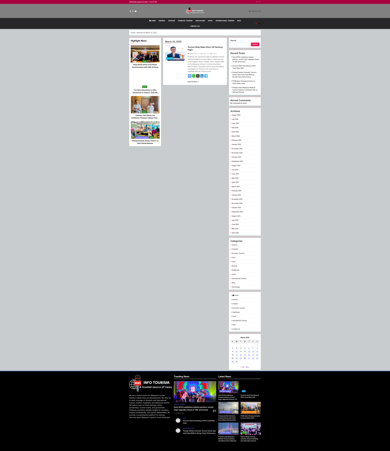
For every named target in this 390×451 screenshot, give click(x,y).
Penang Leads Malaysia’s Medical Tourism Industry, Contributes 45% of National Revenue (244, 90)
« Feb (242, 367)
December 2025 (237, 149)
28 (253, 358)
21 (253, 355)
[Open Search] (256, 23)
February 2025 (236, 191)
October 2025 (236, 157)
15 (257, 352)
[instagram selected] (132, 11)
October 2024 (236, 208)
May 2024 (235, 229)
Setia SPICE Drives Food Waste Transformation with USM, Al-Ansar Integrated (145, 67)
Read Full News (192, 82)
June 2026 (235, 123)
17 (237, 355)
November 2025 (237, 153)
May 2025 (235, 178)
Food (144, 61)
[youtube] (135, 11)
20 (249, 355)
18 (241, 355)
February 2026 (236, 140)
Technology (236, 287)
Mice (239, 21)
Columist (235, 249)
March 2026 (236, 136)
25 (241, 358)
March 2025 (236, 186)
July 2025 (235, 170)
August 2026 (236, 115)
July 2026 (235, 119)
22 (257, 355)
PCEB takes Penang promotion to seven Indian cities (233, 2)
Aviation (171, 21)
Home (153, 21)
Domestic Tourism (185, 21)
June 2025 (235, 174)
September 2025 (237, 161)
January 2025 (236, 195)
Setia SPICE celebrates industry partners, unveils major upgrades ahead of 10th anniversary (245, 59)
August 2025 (236, 165)
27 (249, 358)
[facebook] (130, 11)
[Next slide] (259, 2)
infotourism (193, 54)
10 (237, 352)
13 (249, 352)
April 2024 (235, 233)
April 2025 (235, 182)
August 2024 (236, 216)
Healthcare (200, 21)
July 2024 (235, 220)
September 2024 (237, 212)
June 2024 (235, 224)
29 (257, 358)
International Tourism (225, 21)
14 (253, 352)
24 (237, 358)
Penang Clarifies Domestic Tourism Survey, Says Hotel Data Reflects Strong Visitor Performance (244, 74)
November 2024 (237, 203)
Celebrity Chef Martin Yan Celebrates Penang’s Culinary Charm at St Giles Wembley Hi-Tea (145, 118)
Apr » (247, 367)
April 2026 (235, 132)
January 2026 (236, 144)
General (162, 21)
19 (245, 355)
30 (232, 362)
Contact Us (195, 26)
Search (233, 40)
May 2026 (235, 128)
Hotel (210, 21)
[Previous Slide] (256, 2)
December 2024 (237, 199)
